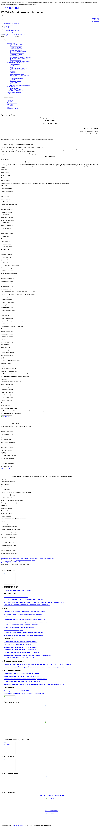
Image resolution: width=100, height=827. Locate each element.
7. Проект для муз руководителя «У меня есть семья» (19, 627)
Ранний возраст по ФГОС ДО (18, 54)
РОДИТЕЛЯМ (95, 21)
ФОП (97, 15)
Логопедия (13, 71)
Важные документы (15, 47)
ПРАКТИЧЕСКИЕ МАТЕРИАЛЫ (16, 62)
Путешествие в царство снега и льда (11, 561)
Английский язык (15, 64)
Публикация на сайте (93, 18)
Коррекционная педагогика (17, 69)
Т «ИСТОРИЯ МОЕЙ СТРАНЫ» (18, 597)
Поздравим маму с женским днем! (38, 558)
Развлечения (13, 82)
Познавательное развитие (17, 53)
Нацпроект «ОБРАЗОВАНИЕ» (12, 23)
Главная (97, 16)
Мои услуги (10, 105)
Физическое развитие (15, 60)
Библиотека (7, 26)
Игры (11, 67)
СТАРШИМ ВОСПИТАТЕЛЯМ (12, 30)
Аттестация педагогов (16, 46)
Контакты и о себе (12, 103)
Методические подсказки (10, 25)
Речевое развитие (14, 55)
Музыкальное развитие (16, 50)
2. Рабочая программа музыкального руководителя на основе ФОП (23, 614)
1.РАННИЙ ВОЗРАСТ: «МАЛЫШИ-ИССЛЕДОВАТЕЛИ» (20, 642)
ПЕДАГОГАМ (95, 19)
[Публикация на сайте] (9, 753)
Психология (13, 79)
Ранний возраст (14, 83)
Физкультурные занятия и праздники (20, 85)
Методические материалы (17, 74)
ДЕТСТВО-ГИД (10, 7)
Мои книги (7, 29)
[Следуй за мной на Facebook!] (11, 35)
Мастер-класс (13, 72)
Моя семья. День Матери (7, 562)
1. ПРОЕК (6, 597)
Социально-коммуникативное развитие (20, 57)
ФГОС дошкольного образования (19, 58)
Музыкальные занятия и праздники (19, 75)
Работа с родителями (15, 81)
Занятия (12, 65)
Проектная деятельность (16, 78)
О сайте (9, 107)
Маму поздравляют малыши (8, 558)
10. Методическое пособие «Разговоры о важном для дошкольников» (23, 635)
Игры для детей (14, 88)
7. (4, 657)
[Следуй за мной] (25, 35)
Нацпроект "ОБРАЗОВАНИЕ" (18, 51)
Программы (13, 76)
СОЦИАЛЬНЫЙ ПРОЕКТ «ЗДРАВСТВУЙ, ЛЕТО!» (20, 657)
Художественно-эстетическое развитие (20, 61)
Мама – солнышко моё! (22, 558)
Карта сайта (7, 27)
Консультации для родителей (17, 89)
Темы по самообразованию (11, 32)
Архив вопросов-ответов (16, 44)
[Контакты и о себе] (9, 584)
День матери (50, 558)
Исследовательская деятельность (18, 68)
